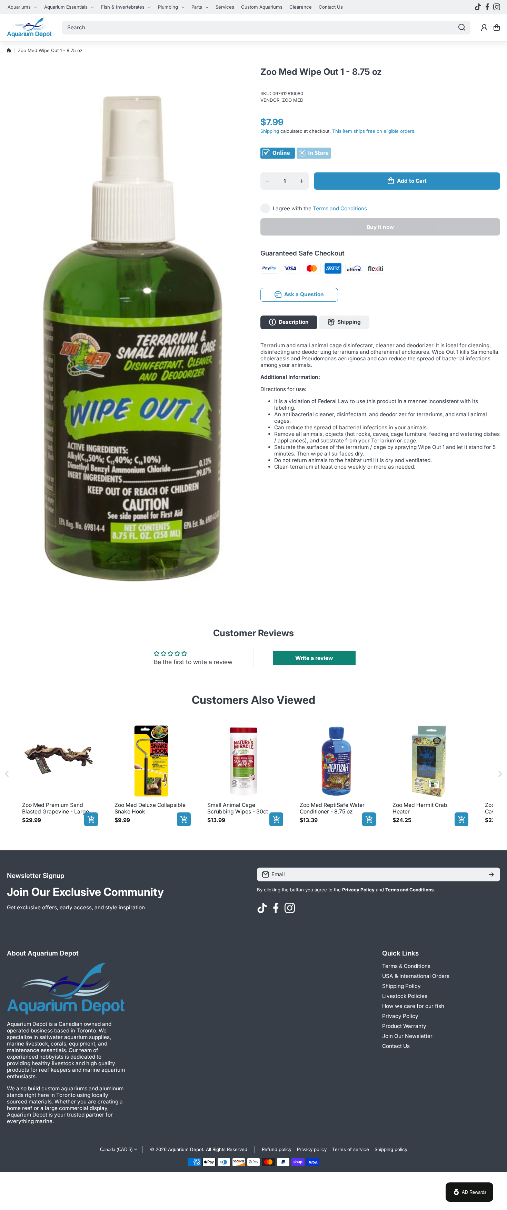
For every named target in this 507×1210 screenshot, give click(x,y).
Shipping (269, 131)
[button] (496, 27)
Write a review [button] (314, 657)
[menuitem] (22, 7)
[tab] (344, 322)
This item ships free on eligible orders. (374, 131)
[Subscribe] (491, 874)
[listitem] (58, 774)
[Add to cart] (91, 819)
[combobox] (266, 27)
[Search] (461, 27)
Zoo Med (293, 100)
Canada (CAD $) (116, 1149)
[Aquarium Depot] (29, 28)
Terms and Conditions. (340, 208)
